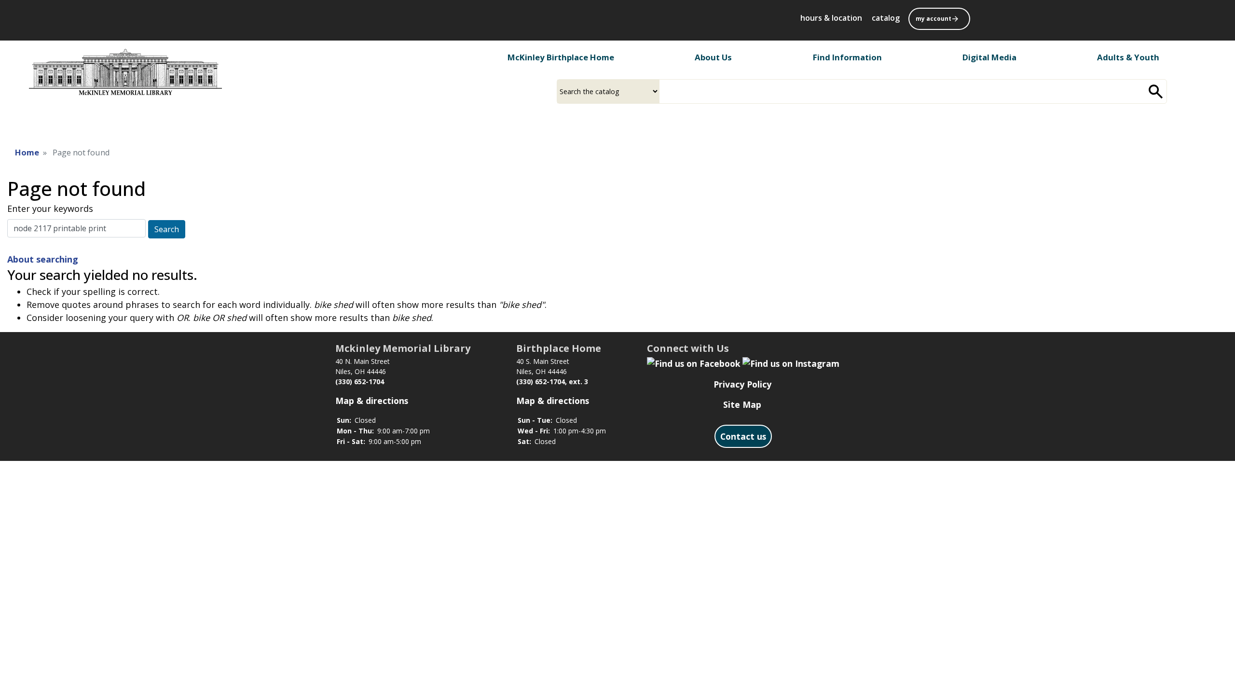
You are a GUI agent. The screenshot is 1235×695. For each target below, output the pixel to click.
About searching (42, 259)
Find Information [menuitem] (847, 57)
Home (27, 152)
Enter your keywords (50, 208)
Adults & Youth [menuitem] (1128, 57)
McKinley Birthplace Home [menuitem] (561, 57)
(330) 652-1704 (359, 381)
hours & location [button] (831, 18)
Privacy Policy (742, 384)
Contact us (743, 436)
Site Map (742, 404)
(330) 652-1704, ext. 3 (552, 381)
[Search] (1155, 91)
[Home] (125, 71)
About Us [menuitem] (713, 57)
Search (166, 229)
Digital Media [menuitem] (989, 57)
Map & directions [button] (371, 400)
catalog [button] (886, 18)
